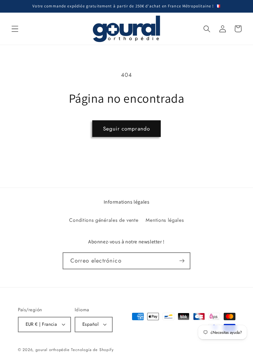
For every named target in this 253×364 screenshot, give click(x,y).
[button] (15, 29)
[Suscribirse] (182, 261)
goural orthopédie (52, 350)
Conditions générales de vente (103, 220)
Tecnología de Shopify (92, 350)
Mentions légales (165, 220)
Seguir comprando (126, 128)
